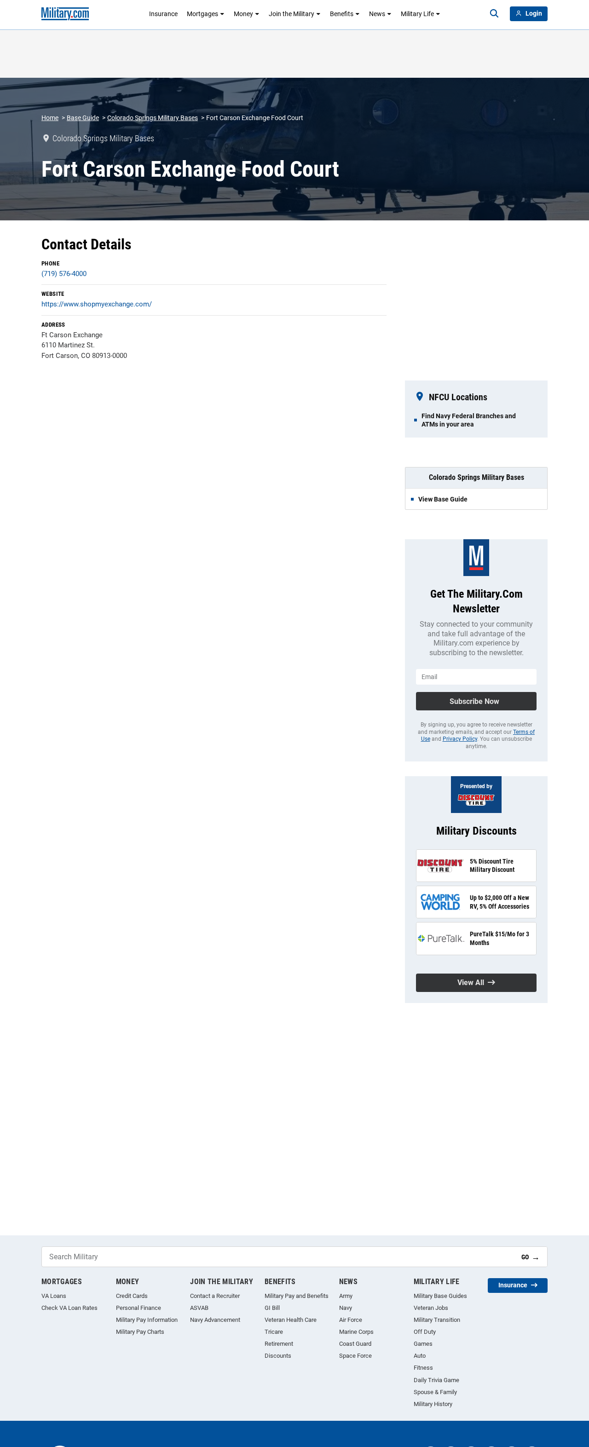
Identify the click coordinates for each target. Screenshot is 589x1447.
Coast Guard (355, 1343)
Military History (433, 1404)
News (377, 14)
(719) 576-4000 (64, 274)
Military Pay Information (147, 1319)
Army (345, 1295)
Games (423, 1343)
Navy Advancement (215, 1319)
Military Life (417, 14)
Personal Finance (138, 1307)
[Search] (494, 13)
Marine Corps (356, 1331)
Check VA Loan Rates (69, 1307)
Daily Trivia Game (436, 1380)
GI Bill (272, 1307)
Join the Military (291, 14)
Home (49, 117)
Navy (345, 1307)
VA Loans (53, 1295)
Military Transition (437, 1319)
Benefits (341, 14)
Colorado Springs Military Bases (152, 117)
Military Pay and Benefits (297, 1295)
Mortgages (202, 14)
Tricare (274, 1331)
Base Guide (83, 117)
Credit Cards (132, 1295)
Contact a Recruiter (215, 1295)
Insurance (163, 14)
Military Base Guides (440, 1295)
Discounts (278, 1355)
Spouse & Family (435, 1392)
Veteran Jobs (431, 1307)
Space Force (355, 1355)
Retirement (279, 1343)
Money (243, 14)
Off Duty (425, 1331)
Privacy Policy (460, 739)
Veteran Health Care (291, 1319)
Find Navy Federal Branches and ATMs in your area (469, 420)
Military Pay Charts (140, 1331)
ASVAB (199, 1307)
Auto (420, 1355)
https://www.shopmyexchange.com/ (96, 304)
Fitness (423, 1367)
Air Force (350, 1319)
